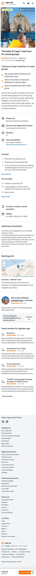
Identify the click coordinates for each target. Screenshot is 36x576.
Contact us (4, 510)
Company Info (5, 552)
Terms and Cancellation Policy (16, 144)
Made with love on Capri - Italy (10, 562)
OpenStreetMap (24, 276)
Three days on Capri (7, 460)
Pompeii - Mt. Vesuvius (8, 536)
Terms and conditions (8, 554)
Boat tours (4, 462)
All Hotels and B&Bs (7, 481)
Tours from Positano (7, 467)
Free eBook (4, 505)
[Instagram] (2, 421)
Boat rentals (5, 441)
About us (4, 507)
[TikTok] (7, 421)
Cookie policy (5, 557)
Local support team (7, 500)
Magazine (4, 502)
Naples (3, 529)
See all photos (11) (28, 10)
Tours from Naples (7, 470)
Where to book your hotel (9, 486)
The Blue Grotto (6, 457)
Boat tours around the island (10, 454)
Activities (4, 472)
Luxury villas (5, 489)
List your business (7, 512)
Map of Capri (5, 443)
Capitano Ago (17, 300)
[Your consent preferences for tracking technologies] (33, 573)
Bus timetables (6, 438)
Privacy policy (21, 554)
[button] (18, 266)
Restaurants (5, 483)
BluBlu (8, 546)
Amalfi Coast (5, 523)
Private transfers (6, 433)
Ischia (3, 531)
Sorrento (4, 526)
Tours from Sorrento (7, 465)
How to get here (6, 430)
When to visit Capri (7, 446)
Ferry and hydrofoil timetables (10, 436)
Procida (3, 534)
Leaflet (16, 276)
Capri (3, 521)
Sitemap (14, 552)
